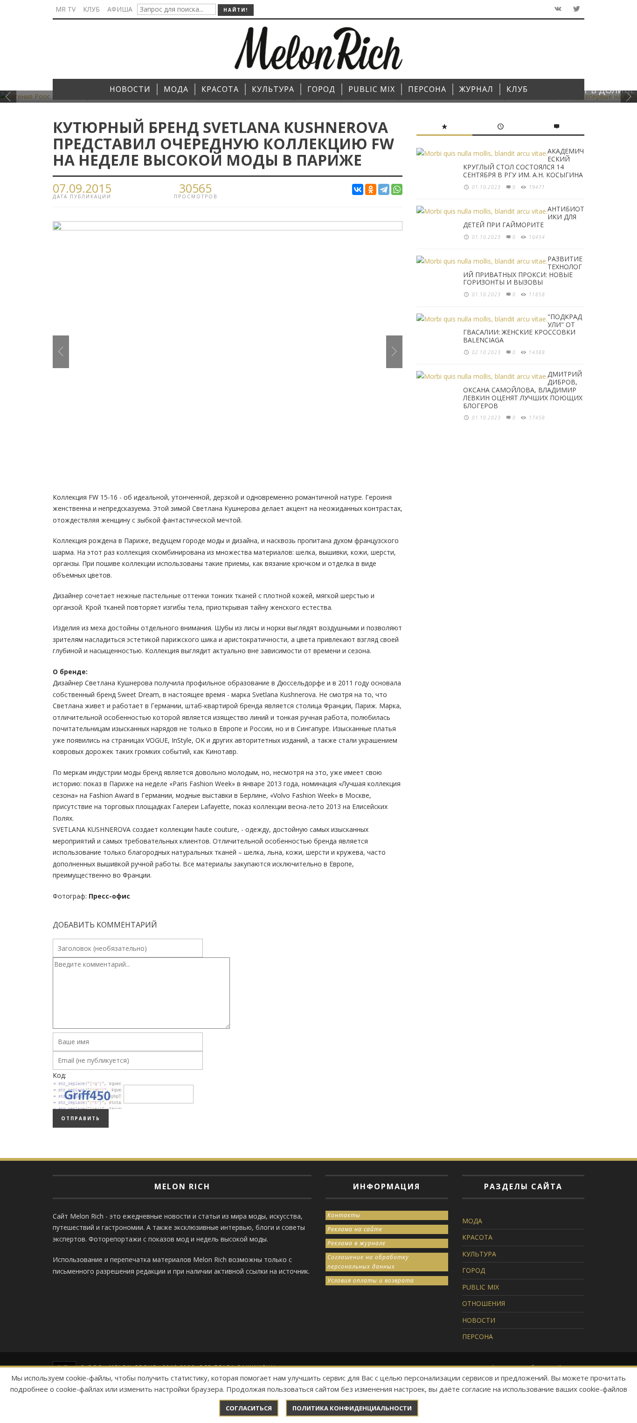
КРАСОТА (477, 1237)
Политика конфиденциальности (352, 1408)
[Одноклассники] (370, 189)
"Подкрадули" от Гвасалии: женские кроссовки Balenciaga (522, 328)
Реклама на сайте (354, 1229)
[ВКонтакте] (357, 189)
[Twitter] (575, 9)
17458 (537, 417)
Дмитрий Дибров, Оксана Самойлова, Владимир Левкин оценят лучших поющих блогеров (522, 390)
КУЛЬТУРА (479, 1253)
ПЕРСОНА (477, 1336)
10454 (537, 237)
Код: (59, 1075)
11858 (537, 294)
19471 (537, 187)
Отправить (80, 1118)
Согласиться (249, 1408)
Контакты (343, 1215)
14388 (537, 352)
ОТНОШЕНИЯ (483, 1303)
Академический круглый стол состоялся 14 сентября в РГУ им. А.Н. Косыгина (523, 162)
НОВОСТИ (478, 1320)
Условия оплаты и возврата (370, 1280)
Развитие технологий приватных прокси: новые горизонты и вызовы (522, 270)
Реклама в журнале (356, 1243)
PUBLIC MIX (480, 1287)
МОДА (472, 1220)
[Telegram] (383, 189)
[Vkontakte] (557, 9)
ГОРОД (473, 1270)
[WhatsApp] (396, 189)
